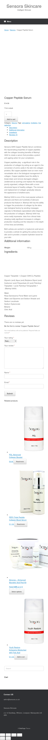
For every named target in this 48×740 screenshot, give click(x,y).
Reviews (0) (13, 135)
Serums (13, 30)
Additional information (16, 130)
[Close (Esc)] (2, 735)
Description (13, 127)
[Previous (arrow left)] (2, 738)
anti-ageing (26, 123)
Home (6, 30)
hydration (34, 123)
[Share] (8, 735)
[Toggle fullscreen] (13, 735)
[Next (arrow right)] (8, 738)
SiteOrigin (22, 728)
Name (7, 372)
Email (7, 382)
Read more (20, 461)
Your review (9, 345)
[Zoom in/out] (19, 735)
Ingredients (13, 132)
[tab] (26, 127)
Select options (17, 592)
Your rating (9, 337)
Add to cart (11, 119)
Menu (9, 21)
